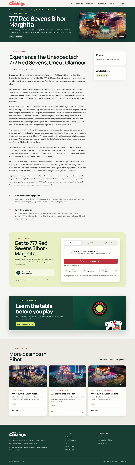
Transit (110, 243)
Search (122, 3)
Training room (102, 3)
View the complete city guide (112, 360)
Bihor (32, 10)
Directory (79, 3)
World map (68, 437)
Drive (74, 243)
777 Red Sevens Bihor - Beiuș (63, 393)
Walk (92, 243)
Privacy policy (102, 443)
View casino (28, 410)
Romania (25, 10)
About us (101, 437)
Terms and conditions (105, 440)
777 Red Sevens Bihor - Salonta (104, 393)
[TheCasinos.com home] (17, 3)
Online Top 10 (90, 3)
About (112, 3)
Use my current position (92, 261)
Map (71, 3)
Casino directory (14, 10)
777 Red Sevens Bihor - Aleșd (24, 393)
